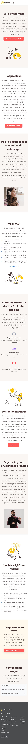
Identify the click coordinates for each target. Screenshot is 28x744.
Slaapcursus (13, 723)
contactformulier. (14, 681)
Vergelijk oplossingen (13, 720)
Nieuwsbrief (23, 721)
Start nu (13, 445)
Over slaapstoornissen (6, 723)
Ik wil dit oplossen (13, 126)
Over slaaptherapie (5, 731)
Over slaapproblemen (6, 720)
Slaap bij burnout (3, 727)
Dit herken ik (13, 266)
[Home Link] (7, 2)
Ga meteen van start (13, 39)
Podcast (22, 723)
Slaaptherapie (14, 725)
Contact (22, 719)
